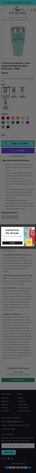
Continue (12, 243)
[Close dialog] (33, 228)
